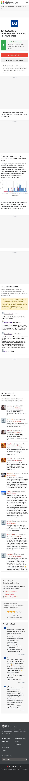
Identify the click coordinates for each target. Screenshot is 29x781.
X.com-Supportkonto (11, 591)
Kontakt (4, 750)
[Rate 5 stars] (20, 611)
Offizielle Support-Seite (11, 597)
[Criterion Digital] (14, 766)
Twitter (17, 741)
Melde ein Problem (15, 55)
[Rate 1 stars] (8, 611)
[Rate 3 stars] (14, 611)
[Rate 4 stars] (17, 611)
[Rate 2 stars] (11, 611)
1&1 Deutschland (20, 6)
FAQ (3, 744)
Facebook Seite (9, 594)
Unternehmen (10, 6)
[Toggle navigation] (27, 2)
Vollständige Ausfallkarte (15, 60)
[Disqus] (14, 331)
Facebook (18, 744)
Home (2, 6)
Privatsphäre (5, 747)
